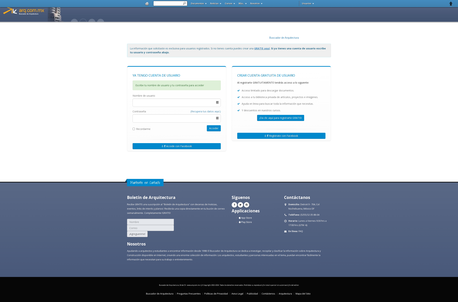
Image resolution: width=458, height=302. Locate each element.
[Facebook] (234, 205)
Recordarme (143, 129)
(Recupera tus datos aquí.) (206, 111)
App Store (246, 217)
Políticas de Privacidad (216, 293)
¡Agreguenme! (137, 234)
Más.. (241, 3)
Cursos (228, 3)
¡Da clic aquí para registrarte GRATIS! (280, 118)
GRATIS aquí (262, 48)
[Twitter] (240, 205)
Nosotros (255, 3)
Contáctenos (268, 293)
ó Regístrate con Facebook (281, 135)
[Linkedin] (246, 205)
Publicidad (252, 293)
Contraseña (139, 111)
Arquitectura (285, 293)
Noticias (214, 3)
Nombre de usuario (144, 95)
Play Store (246, 222)
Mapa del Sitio (303, 293)
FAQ (301, 231)
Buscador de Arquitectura (284, 37)
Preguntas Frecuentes (189, 293)
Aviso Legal (237, 293)
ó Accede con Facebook (177, 146)
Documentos (197, 3)
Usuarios (306, 3)
